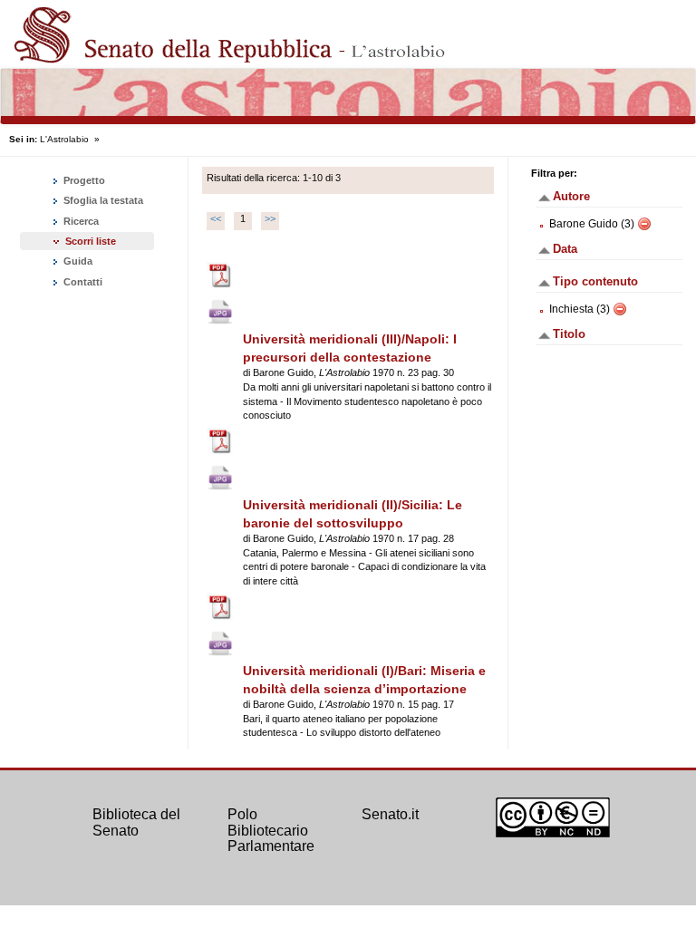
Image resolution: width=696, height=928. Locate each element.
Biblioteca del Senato (136, 822)
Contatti (81, 281)
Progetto (83, 180)
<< (215, 218)
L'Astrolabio (64, 139)
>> (270, 218)
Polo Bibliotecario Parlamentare (270, 830)
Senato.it (390, 814)
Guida (76, 261)
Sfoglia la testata (102, 200)
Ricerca (80, 221)
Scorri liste (90, 241)
